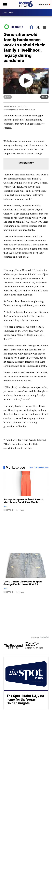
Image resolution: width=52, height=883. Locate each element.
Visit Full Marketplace (39, 467)
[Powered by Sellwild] (44, 637)
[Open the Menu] (5, 4)
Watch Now (44, 4)
